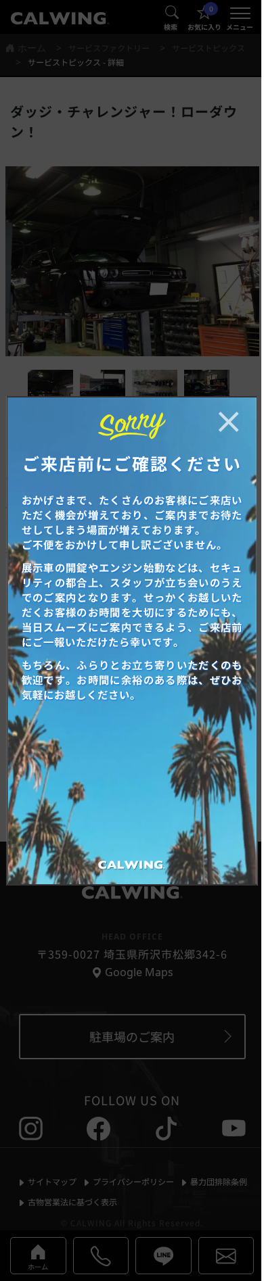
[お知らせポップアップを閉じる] (228, 422)
